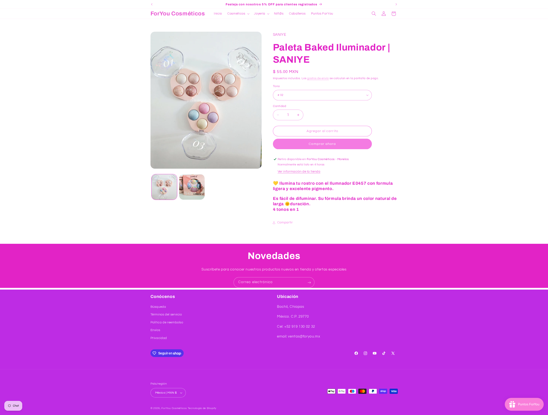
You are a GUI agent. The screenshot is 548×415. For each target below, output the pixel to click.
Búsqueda (158, 306)
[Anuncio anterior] (151, 4)
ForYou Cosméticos (174, 408)
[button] (238, 13)
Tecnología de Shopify (202, 408)
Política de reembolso (166, 322)
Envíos (155, 330)
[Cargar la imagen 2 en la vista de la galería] (192, 187)
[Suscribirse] (309, 282)
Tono (276, 86)
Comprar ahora (322, 144)
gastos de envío (318, 78)
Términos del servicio (166, 314)
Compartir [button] (285, 222)
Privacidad (158, 338)
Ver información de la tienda (299, 171)
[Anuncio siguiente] (396, 4)
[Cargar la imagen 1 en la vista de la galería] (164, 187)
